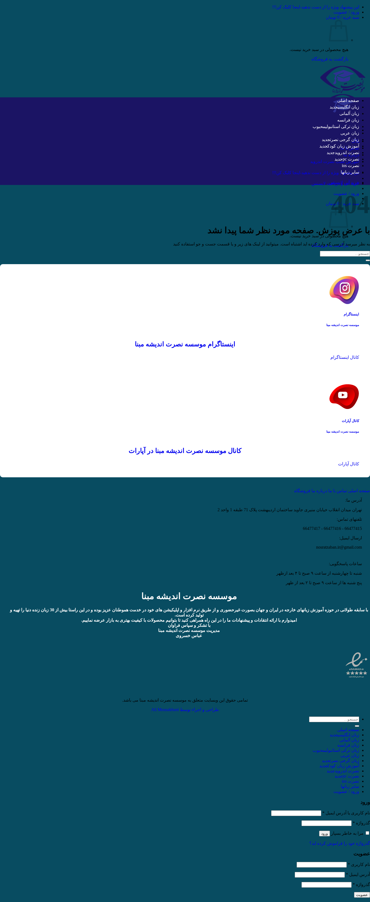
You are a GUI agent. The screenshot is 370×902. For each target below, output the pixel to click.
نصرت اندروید (347, 152)
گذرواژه (361, 823)
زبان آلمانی (349, 113)
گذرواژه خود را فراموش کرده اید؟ (339, 843)
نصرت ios (350, 165)
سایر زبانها (350, 172)
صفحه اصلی (348, 100)
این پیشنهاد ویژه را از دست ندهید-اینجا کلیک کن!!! (315, 7)
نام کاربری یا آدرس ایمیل (346, 813)
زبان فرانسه (348, 120)
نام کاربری (359, 864)
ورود (324, 833)
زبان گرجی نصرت (344, 139)
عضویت (362, 895)
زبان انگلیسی (348, 107)
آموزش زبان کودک (343, 146)
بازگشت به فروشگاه (329, 59)
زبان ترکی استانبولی (342, 126)
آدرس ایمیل (358, 874)
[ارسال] (368, 260)
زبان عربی (349, 133)
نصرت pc (351, 159)
